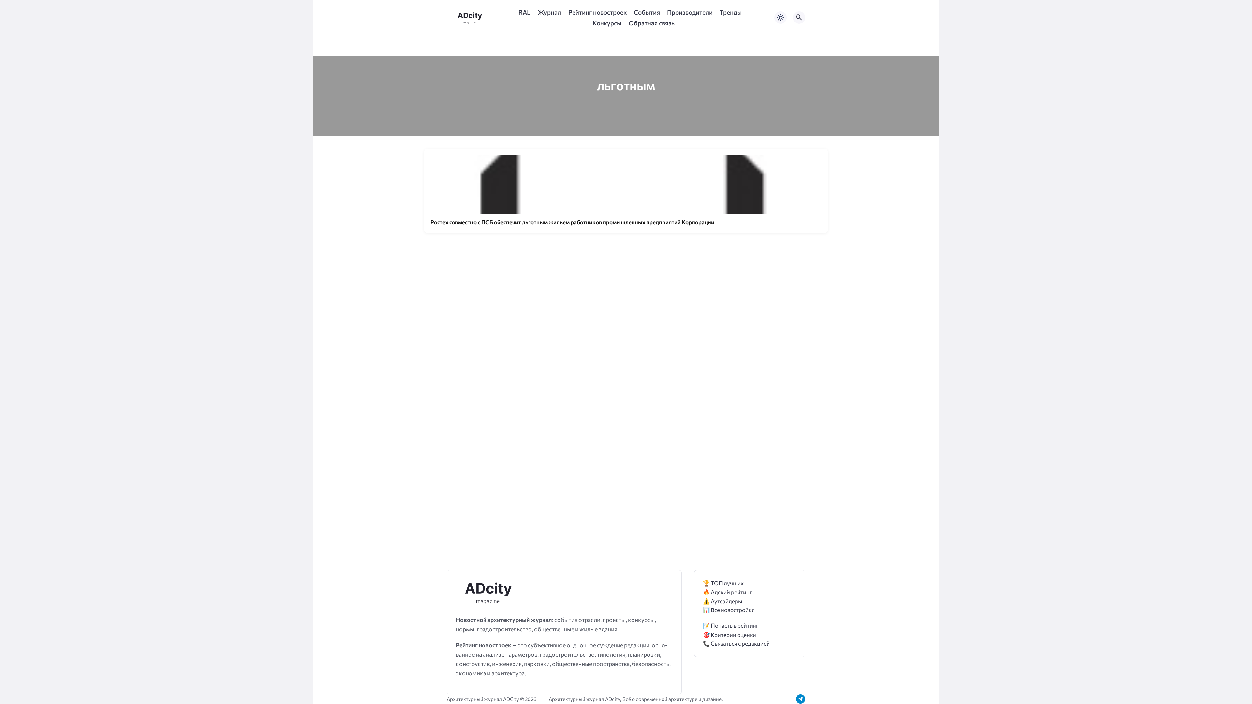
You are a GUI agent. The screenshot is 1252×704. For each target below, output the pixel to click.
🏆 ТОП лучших (723, 583)
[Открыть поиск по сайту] (799, 17)
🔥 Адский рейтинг (727, 592)
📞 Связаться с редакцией (736, 643)
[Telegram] (800, 699)
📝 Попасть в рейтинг (731, 625)
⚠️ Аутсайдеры (722, 601)
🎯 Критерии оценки (729, 634)
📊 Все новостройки (729, 610)
